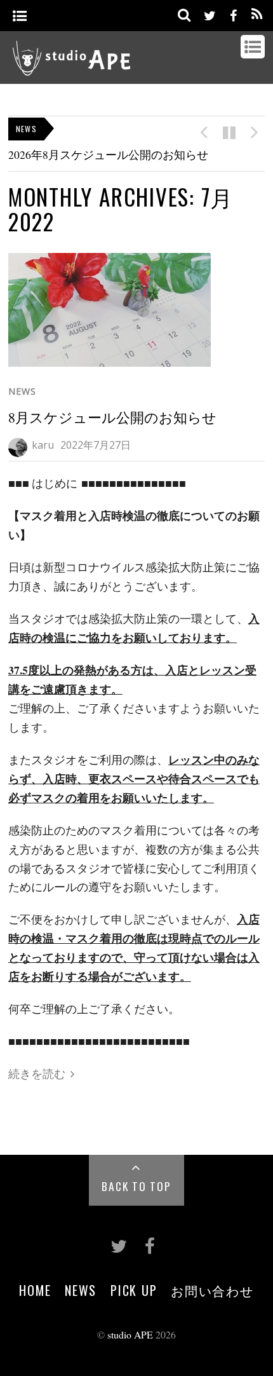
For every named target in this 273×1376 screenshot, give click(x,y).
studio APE (130, 1334)
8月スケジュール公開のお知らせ (112, 417)
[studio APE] (71, 68)
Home (35, 1290)
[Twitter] (209, 13)
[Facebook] (233, 13)
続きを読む (36, 1073)
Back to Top (136, 1186)
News (22, 391)
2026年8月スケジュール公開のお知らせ (108, 154)
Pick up (133, 1290)
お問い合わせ (212, 1290)
